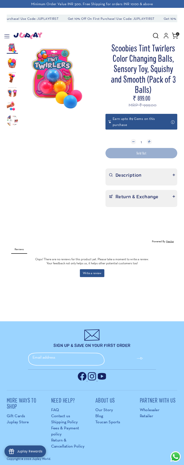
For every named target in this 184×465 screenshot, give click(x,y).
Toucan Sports (107, 421)
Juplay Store (18, 421)
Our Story (104, 409)
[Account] (166, 34)
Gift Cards (16, 415)
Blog (99, 415)
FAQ (55, 409)
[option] (56, 79)
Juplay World (41, 459)
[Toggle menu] (7, 36)
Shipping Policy (64, 421)
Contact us (60, 415)
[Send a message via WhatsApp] (175, 456)
